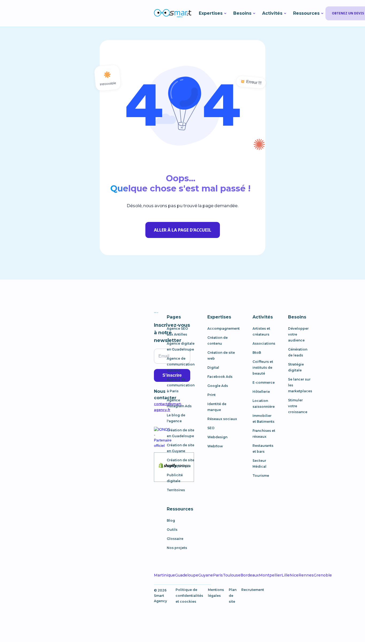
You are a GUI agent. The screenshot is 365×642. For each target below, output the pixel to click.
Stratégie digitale (296, 367)
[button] (213, 13)
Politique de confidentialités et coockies (189, 595)
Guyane (205, 575)
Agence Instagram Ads (179, 403)
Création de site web (221, 355)
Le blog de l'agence (176, 418)
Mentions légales (216, 593)
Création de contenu (217, 340)
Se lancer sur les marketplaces (300, 385)
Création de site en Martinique (180, 463)
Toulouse (231, 575)
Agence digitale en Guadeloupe (181, 346)
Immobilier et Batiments (263, 419)
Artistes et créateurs (261, 331)
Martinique (164, 575)
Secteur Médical (259, 463)
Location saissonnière (264, 404)
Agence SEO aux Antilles (177, 331)
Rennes (306, 575)
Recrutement (252, 590)
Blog (171, 520)
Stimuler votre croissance (297, 406)
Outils (172, 530)
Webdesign (217, 437)
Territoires (176, 490)
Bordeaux (249, 575)
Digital (213, 368)
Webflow (215, 446)
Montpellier (270, 575)
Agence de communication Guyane (181, 364)
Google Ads (217, 386)
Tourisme (261, 476)
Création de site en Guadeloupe (180, 433)
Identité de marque (216, 407)
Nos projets (177, 548)
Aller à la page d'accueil (182, 230)
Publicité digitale (175, 478)
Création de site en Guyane (180, 448)
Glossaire (175, 539)
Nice (294, 575)
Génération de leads (297, 352)
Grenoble (323, 575)
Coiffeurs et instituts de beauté (263, 367)
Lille (286, 575)
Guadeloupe (186, 575)
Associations (264, 343)
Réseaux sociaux (222, 419)
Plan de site (232, 595)
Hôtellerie (261, 392)
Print (211, 395)
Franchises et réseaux (264, 434)
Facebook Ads (219, 377)
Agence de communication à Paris (181, 385)
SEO (211, 428)
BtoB (257, 353)
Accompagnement (223, 328)
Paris (218, 575)
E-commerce (264, 382)
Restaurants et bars (263, 448)
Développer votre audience (298, 334)
